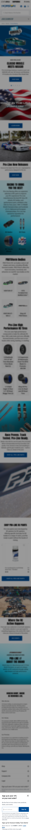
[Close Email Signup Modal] (28, 796)
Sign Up (23, 809)
